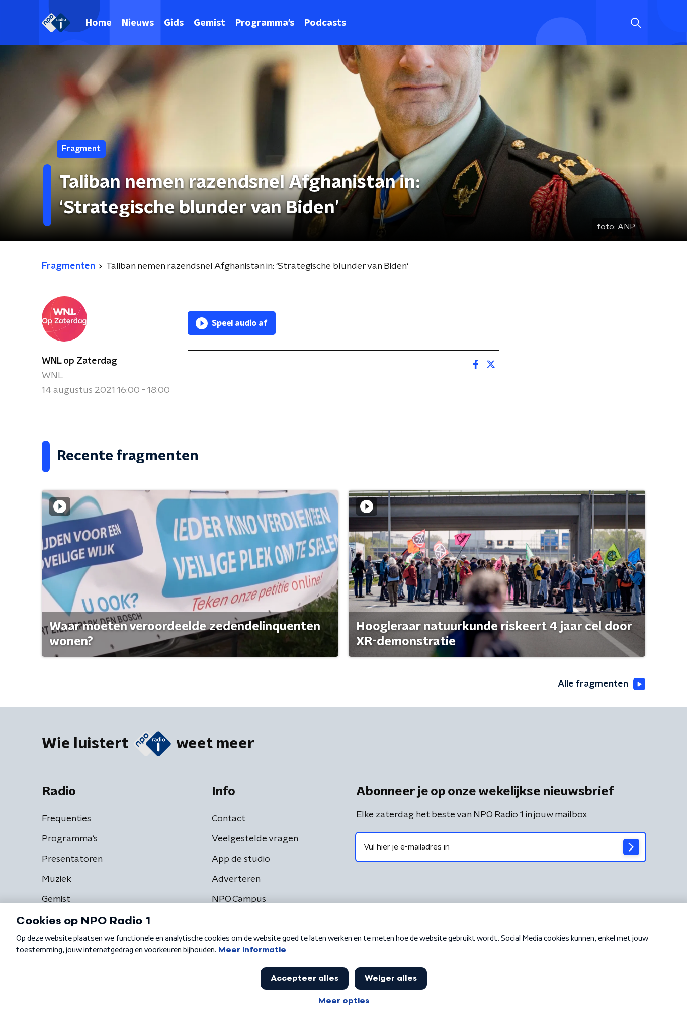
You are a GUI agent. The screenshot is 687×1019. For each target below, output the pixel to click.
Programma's (264, 23)
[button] (635, 23)
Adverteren (236, 879)
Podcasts (325, 23)
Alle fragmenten (593, 684)
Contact (228, 818)
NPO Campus (239, 899)
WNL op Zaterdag (79, 361)
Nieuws (138, 23)
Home (98, 23)
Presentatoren (72, 859)
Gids (174, 23)
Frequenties (66, 818)
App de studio (241, 859)
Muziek (56, 879)
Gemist (209, 23)
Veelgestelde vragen (255, 838)
